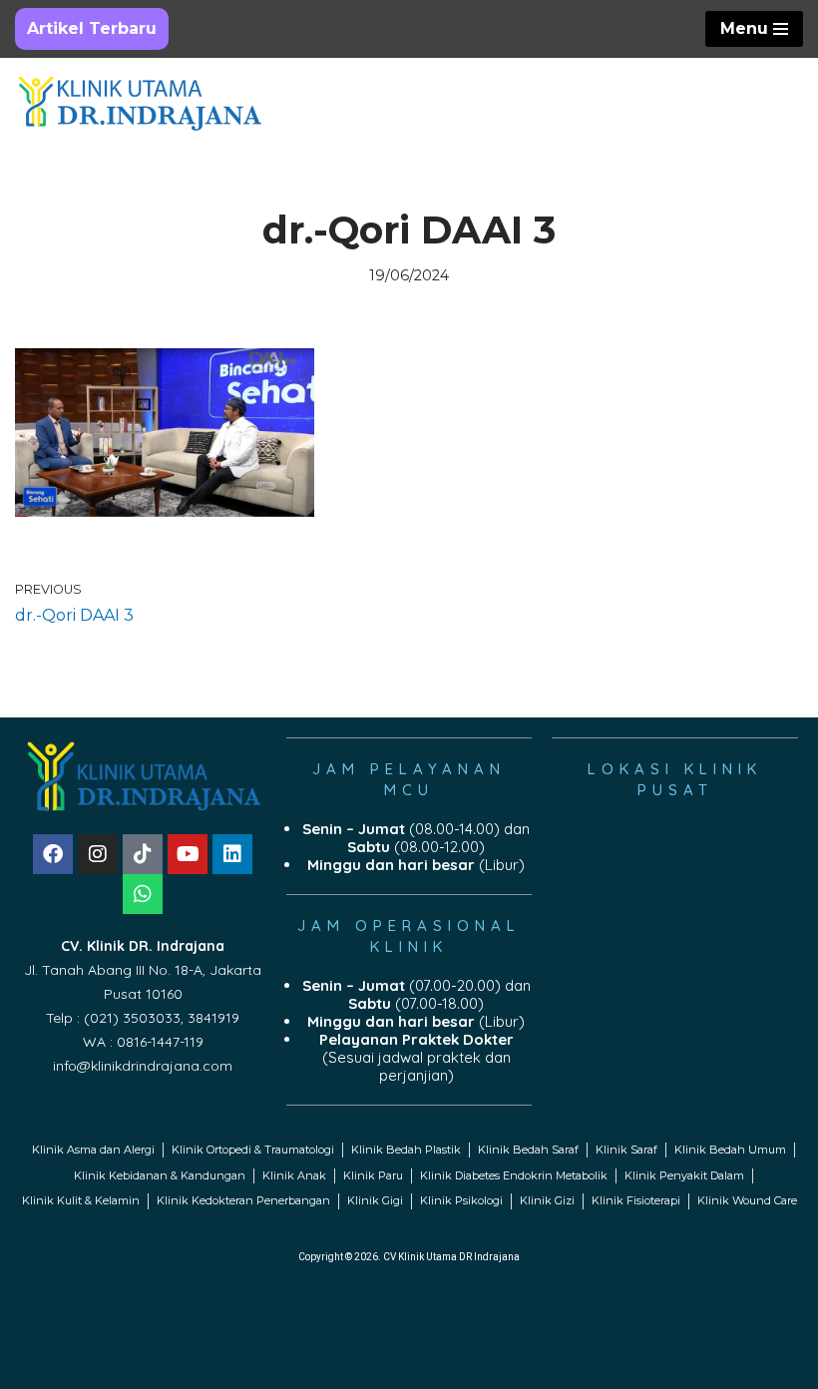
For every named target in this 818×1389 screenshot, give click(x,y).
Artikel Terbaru (92, 28)
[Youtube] (187, 854)
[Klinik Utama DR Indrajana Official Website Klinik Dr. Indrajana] (139, 103)
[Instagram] (98, 854)
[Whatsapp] (143, 894)
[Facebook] (53, 854)
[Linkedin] (232, 854)
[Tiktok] (143, 854)
